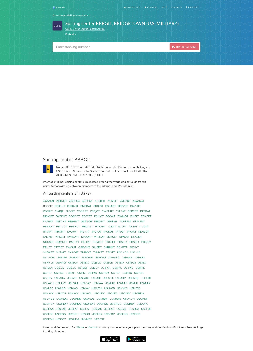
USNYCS (61, 293)
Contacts (176, 7)
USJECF (119, 262)
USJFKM (104, 272)
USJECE (108, 262)
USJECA (73, 262)
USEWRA (87, 257)
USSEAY (121, 309)
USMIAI (133, 283)
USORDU (115, 303)
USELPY (74, 257)
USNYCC (122, 288)
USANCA (122, 252)
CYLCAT (120, 211)
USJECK (48, 267)
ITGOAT (144, 226)
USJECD (96, 262)
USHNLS (48, 262)
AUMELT (112, 201)
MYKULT (112, 236)
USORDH (129, 298)
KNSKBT (48, 236)
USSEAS (109, 309)
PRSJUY (146, 242)
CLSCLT (70, 211)
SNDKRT (48, 252)
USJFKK (92, 272)
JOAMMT (72, 231)
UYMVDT (86, 319)
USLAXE (72, 278)
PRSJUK (134, 242)
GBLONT (60, 221)
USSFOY (61, 319)
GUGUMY (139, 221)
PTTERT (59, 247)
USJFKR (139, 272)
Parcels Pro (133, 7)
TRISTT (110, 252)
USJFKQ (127, 272)
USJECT (82, 267)
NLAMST (136, 236)
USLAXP (120, 278)
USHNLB (127, 257)
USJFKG (59, 272)
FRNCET (146, 216)
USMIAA (98, 283)
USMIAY (84, 288)
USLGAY (86, 283)
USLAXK (108, 278)
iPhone (80, 327)
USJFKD (129, 267)
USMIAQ (60, 288)
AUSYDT (125, 201)
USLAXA (59, 278)
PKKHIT (110, 242)
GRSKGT (99, 221)
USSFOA (134, 309)
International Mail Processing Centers (72, 15)
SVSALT (61, 252)
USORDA (138, 293)
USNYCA (97, 288)
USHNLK (140, 257)
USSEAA (48, 309)
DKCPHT (61, 216)
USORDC (62, 298)
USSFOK (97, 314)
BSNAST (110, 206)
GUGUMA (125, 221)
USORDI (142, 298)
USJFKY (47, 278)
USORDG (115, 298)
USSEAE (61, 309)
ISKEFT (133, 226)
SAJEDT (97, 247)
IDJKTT (112, 226)
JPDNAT (85, 231)
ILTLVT (122, 226)
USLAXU (48, 283)
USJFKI (81, 272)
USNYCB (109, 288)
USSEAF (73, 309)
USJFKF (47, 272)
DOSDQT (74, 216)
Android (93, 327)
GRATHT (73, 221)
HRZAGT (87, 226)
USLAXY (61, 283)
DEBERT (133, 211)
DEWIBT (48, 216)
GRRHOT (86, 221)
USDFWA (49, 257)
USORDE (88, 298)
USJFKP (115, 272)
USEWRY (100, 257)
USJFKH (70, 272)
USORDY (129, 303)
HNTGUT (61, 226)
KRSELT (60, 236)
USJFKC (117, 267)
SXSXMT (73, 252)
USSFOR (135, 314)
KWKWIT (73, 236)
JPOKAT (96, 231)
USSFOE (146, 309)
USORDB (48, 298)
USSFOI (85, 314)
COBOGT (82, 211)
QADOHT (84, 247)
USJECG (131, 262)
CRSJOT (95, 211)
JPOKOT (108, 231)
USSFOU (48, 319)
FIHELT (134, 216)
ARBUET (61, 201)
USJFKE (140, 267)
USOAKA (86, 293)
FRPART (48, 221)
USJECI (142, 262)
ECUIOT (99, 216)
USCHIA (135, 252)
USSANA (142, 303)
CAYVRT (135, 206)
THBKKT (86, 252)
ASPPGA (74, 201)
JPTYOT (120, 231)
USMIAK (145, 283)
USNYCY (73, 293)
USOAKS (112, 293)
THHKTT (98, 252)
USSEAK (97, 309)
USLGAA (73, 283)
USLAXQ (133, 278)
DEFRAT (145, 211)
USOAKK (99, 293)
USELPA (62, 257)
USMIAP (48, 288)
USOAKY (125, 293)
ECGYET (87, 216)
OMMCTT (61, 242)
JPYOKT (131, 231)
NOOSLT (48, 242)
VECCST (99, 319)
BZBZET (123, 206)
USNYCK (48, 293)
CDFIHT (48, 211)
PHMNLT (98, 242)
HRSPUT (74, 226)
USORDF (101, 298)
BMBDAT (85, 206)
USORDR (89, 303)
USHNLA (113, 257)
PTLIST (47, 247)
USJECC (84, 262)
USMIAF (122, 283)
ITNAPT (48, 231)
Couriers (152, 7)
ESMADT (122, 216)
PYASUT (71, 247)
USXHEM (73, 319)
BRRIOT (98, 206)
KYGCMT (86, 236)
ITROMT (60, 231)
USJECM (60, 267)
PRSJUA (122, 242)
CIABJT (59, 211)
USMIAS (73, 288)
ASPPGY (87, 201)
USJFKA (105, 267)
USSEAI (84, 309)
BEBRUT (60, 206)
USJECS (71, 267)
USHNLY (61, 262)
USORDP (62, 303)
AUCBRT (100, 201)
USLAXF (84, 278)
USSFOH (73, 314)
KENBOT (143, 231)
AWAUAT (138, 201)
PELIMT (86, 242)
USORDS (102, 303)
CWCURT (108, 211)
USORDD (75, 298)
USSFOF (48, 314)
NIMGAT (124, 236)
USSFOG (60, 314)
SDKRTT (122, 247)
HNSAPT (48, 226)
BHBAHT (72, 206)
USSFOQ (122, 314)
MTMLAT (99, 236)
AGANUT (48, 201)
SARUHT (109, 247)
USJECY (94, 267)
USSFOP (109, 314)
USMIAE (110, 283)
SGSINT (134, 247)
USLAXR (146, 278)
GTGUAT (112, 221)
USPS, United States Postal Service (85, 28)
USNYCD (135, 288)
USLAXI (96, 278)
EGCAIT (110, 216)
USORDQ (75, 303)
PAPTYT (74, 242)
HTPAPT (100, 226)
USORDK (48, 303)
